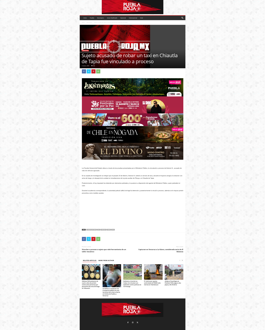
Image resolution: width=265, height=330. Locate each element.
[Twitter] (89, 71)
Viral (141, 18)
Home (83, 22)
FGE (99, 229)
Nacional (123, 18)
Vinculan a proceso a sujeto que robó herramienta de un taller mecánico (104, 250)
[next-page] (182, 260)
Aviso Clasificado (112, 18)
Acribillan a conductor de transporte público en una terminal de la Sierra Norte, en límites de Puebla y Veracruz (111, 292)
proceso (103, 229)
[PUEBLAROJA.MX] (132, 7)
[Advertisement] (132, 211)
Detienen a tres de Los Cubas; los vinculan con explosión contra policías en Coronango (132, 283)
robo (108, 229)
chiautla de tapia (91, 229)
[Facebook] (84, 71)
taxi (113, 229)
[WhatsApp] (98, 71)
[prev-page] (180, 260)
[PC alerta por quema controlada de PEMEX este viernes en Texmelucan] (153, 272)
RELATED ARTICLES (89, 260)
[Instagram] (132, 322)
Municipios (100, 18)
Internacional (133, 18)
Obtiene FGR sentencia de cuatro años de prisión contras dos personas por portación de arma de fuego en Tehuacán (91, 284)
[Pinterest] (93, 71)
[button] (182, 18)
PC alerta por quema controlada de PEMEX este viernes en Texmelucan (152, 283)
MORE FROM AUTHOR (106, 260)
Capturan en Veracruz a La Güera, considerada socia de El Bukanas (160, 250)
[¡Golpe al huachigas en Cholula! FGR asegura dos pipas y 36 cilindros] (174, 272)
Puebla (92, 18)
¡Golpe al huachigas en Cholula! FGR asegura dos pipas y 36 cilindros (173, 283)
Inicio (85, 18)
